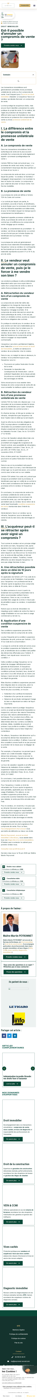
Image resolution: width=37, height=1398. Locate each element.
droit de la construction (13, 944)
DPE (24, 1295)
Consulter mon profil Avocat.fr (13, 849)
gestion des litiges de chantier (16, 1176)
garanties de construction (22, 1169)
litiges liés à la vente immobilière (20, 840)
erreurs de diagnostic (22, 1130)
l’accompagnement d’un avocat (13, 829)
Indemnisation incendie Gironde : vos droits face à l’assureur (17, 1077)
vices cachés (13, 950)
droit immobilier (27, 942)
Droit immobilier (9, 26)
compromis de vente (21, 1127)
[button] (34, 5)
